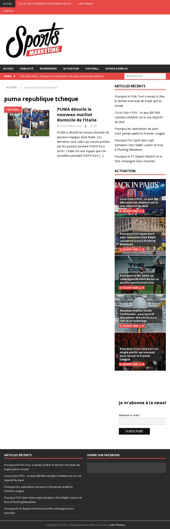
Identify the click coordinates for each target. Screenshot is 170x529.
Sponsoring (48, 68)
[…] (101, 155)
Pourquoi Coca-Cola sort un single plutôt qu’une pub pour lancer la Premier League (139, 354)
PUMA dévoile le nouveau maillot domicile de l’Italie (77, 114)
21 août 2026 (130, 287)
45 (95, 126)
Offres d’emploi (116, 68)
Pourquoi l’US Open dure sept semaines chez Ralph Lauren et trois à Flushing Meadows (139, 144)
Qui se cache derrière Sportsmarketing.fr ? (45, 3)
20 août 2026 (130, 326)
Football (92, 68)
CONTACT (8, 10)
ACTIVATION (125, 171)
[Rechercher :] (145, 76)
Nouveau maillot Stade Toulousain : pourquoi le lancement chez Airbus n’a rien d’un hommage (138, 316)
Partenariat (85, 3)
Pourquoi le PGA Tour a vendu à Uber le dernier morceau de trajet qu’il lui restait (140, 101)
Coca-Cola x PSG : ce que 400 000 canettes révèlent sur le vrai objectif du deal (139, 117)
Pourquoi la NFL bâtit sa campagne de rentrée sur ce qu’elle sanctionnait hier (139, 279)
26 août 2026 (130, 211)
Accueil (8, 68)
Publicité (26, 68)
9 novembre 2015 (71, 126)
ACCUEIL (7, 3)
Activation (71, 68)
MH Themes (118, 525)
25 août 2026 (130, 249)
